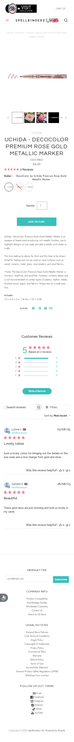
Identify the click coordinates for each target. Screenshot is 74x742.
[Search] (66, 20)
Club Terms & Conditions (37, 636)
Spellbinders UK (36, 730)
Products (19, 32)
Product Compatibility (37, 598)
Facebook (38, 697)
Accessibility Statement (37, 667)
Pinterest (38, 705)
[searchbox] (19, 407)
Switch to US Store (37, 614)
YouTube (38, 712)
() (60, 8)
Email (38, 693)
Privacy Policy (37, 648)
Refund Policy (37, 659)
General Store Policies (37, 632)
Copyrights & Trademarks (37, 644)
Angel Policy (37, 640)
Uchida (36, 133)
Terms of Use (37, 663)
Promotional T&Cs (37, 651)
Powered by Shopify (55, 730)
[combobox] (57, 415)
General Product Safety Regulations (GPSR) (37, 671)
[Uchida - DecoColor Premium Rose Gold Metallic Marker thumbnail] (17, 117)
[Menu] (7, 20)
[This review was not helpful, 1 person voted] (67, 470)
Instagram (38, 701)
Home (10, 32)
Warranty (37, 655)
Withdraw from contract (37, 675)
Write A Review (37, 391)
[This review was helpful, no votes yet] (60, 470)
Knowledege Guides (37, 602)
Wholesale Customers (37, 606)
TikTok (38, 709)
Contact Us (37, 610)
